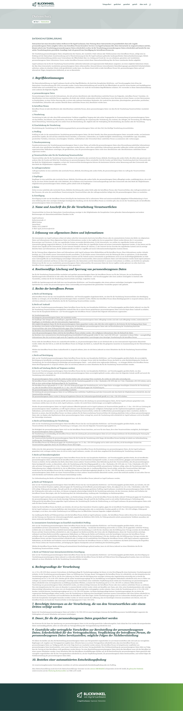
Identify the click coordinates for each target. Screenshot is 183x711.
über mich (143, 4)
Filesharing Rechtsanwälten (57, 671)
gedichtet (117, 4)
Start (37, 22)
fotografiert (107, 4)
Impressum (94, 701)
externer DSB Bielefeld (97, 669)
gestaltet (126, 4)
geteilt (134, 4)
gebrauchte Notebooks (136, 669)
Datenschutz (102, 701)
